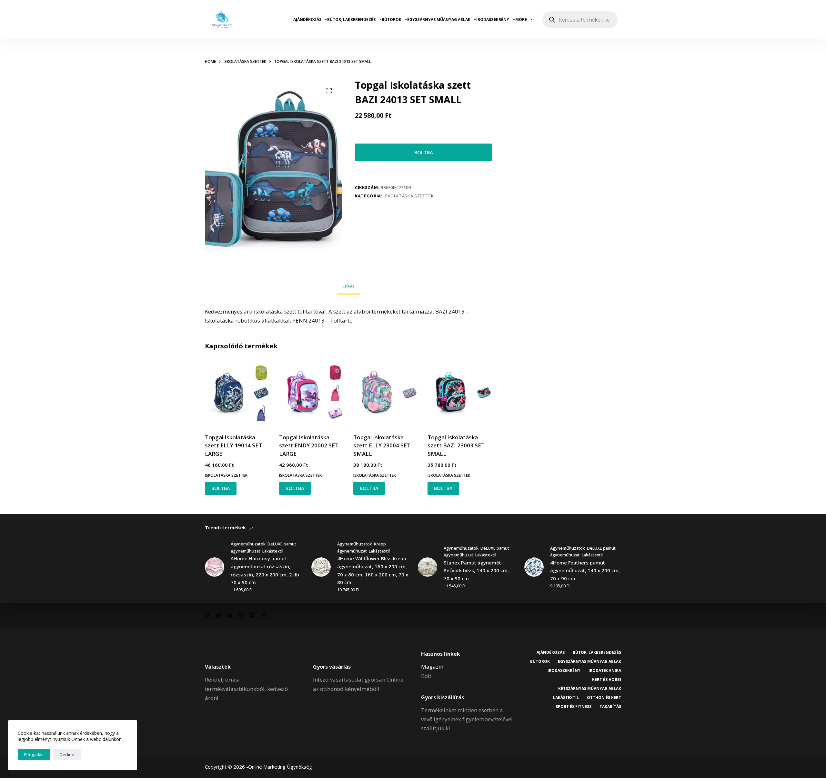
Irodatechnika (605, 670)
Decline (67, 754)
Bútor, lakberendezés (351, 19)
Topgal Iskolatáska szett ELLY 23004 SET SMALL (381, 445)
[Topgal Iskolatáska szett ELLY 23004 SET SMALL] (385, 393)
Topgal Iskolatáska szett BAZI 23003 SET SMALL (456, 445)
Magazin (432, 666)
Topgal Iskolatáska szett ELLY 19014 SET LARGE (233, 445)
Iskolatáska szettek (409, 196)
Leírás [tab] (349, 286)
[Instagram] (229, 615)
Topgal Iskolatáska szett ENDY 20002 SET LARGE (308, 445)
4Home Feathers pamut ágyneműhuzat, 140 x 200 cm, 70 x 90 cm (585, 570)
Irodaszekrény (492, 19)
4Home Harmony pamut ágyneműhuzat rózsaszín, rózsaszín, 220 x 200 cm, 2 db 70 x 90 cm (265, 570)
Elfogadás (34, 754)
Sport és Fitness (573, 706)
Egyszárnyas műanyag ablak (438, 19)
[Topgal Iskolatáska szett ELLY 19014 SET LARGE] (237, 393)
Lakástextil (272, 551)
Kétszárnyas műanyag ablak (589, 688)
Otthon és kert (604, 697)
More (521, 19)
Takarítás (610, 706)
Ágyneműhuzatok (248, 544)
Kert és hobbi (606, 679)
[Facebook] (207, 615)
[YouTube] (252, 615)
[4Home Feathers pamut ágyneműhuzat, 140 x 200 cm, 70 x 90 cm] (534, 567)
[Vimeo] (263, 615)
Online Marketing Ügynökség (280, 766)
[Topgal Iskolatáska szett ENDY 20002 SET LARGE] (311, 393)
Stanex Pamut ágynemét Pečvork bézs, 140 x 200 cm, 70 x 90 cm (476, 570)
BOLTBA (423, 152)
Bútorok (391, 19)
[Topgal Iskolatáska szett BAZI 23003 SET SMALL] (460, 393)
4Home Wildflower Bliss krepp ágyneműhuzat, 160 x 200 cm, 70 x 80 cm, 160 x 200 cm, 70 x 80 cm (372, 570)
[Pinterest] (241, 615)
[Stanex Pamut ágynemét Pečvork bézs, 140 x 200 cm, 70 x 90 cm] (427, 567)
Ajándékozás (307, 19)
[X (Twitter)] (218, 615)
